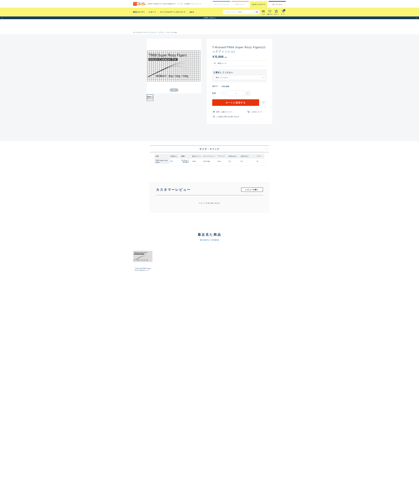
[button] (2, 17)
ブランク (161, 32)
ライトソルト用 (172, 32)
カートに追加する (236, 102)
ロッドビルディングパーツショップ (144, 32)
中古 (240, 4)
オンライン (221, 4)
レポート (153, 12)
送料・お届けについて (224, 112)
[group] (143, 260)
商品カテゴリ (139, 12)
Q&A (192, 12)
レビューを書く (252, 190)
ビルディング (258, 4)
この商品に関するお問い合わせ (227, 117)
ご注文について (256, 112)
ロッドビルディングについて (173, 12)
